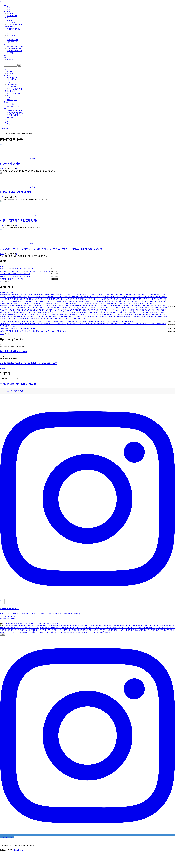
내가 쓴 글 (7, 266)
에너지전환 (7, 11)
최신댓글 (3, 292)
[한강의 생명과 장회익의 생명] (15, 187)
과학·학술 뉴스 (12, 20)
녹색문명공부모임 (12, 40)
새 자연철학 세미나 (13, 42)
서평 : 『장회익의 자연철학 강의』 (19, 220)
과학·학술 (7, 18)
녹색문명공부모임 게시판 (15, 48)
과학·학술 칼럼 (12, 22)
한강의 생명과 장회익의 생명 (16, 192)
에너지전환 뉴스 (12, 13)
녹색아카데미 (4, 128)
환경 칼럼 (10, 9)
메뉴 (1, 1)
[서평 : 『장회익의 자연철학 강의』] (15, 215)
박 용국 (2, 169)
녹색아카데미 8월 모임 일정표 (13, 351)
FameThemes (18, 850)
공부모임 (6, 37)
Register (10, 59)
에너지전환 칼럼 (12, 16)
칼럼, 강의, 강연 (12, 35)
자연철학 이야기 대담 (13, 29)
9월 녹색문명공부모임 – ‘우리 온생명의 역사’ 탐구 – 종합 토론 (28, 363)
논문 (8, 33)
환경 (5, 5)
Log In (6, 57)
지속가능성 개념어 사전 (14, 24)
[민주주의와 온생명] (15, 158)
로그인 (2, 282)
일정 (5, 55)
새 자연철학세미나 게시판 (15, 46)
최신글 (2, 266)
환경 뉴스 (10, 7)
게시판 (6, 44)
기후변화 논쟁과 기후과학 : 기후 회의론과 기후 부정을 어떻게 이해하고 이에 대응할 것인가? (51, 248)
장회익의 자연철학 (9, 27)
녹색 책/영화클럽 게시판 (14, 51)
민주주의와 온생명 (10, 163)
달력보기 (2, 368)
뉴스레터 (10, 53)
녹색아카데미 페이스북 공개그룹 (18, 384)
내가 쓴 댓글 (9, 292)
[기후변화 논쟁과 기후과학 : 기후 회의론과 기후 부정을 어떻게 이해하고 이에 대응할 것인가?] (15, 243)
